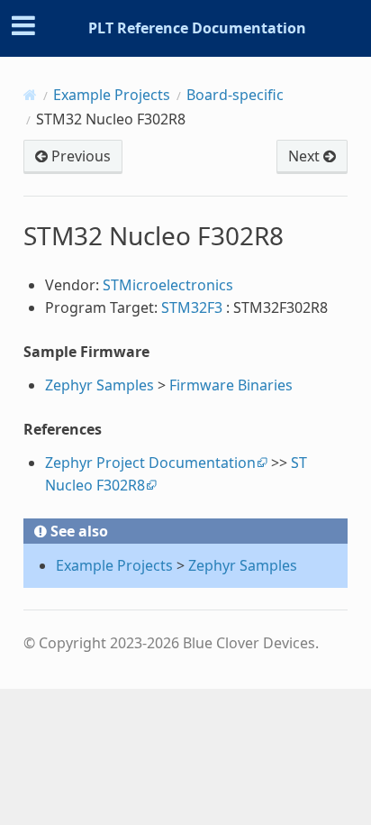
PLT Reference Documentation (197, 28)
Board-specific (235, 95)
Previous (79, 156)
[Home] (30, 94)
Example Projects (111, 95)
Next (305, 156)
